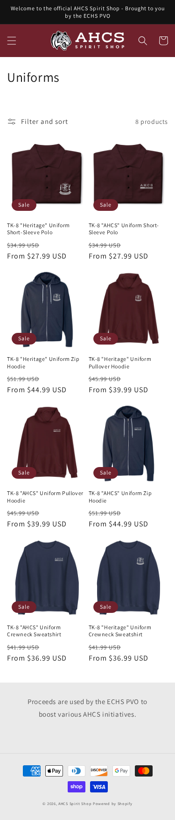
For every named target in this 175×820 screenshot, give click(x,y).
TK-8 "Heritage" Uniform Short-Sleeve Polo (38, 229)
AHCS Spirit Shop (74, 803)
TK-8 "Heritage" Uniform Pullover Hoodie (120, 362)
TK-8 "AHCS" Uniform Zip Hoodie (120, 496)
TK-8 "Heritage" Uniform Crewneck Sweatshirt (120, 631)
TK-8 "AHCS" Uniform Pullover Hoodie (45, 496)
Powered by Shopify (113, 803)
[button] (11, 40)
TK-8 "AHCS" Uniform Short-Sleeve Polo (124, 229)
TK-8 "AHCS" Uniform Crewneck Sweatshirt (34, 631)
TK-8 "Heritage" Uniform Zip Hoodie (43, 362)
